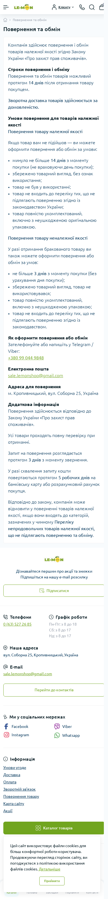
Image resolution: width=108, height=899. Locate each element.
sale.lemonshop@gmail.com (35, 375)
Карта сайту (13, 803)
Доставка (11, 775)
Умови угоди (14, 767)
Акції (7, 811)
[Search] (92, 7)
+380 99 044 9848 (26, 357)
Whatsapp (71, 735)
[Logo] (23, 7)
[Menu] (6, 7)
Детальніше (49, 869)
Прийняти (52, 881)
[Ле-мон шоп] (54, 559)
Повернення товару (21, 796)
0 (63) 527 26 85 (17, 624)
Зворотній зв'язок (19, 789)
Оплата (9, 782)
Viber (67, 726)
